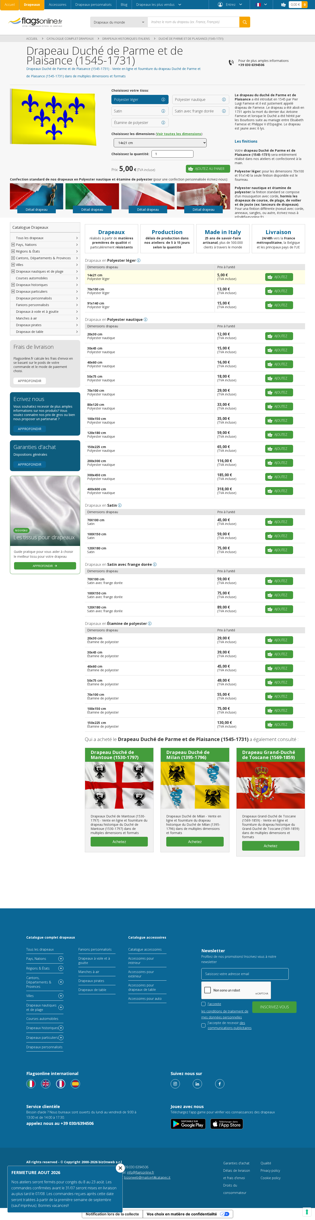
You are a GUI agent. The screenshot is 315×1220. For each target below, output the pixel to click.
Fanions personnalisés (32, 305)
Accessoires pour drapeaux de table (142, 987)
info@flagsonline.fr (140, 1172)
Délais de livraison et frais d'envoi (236, 1174)
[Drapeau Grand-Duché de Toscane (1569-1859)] (271, 785)
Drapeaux (32, 4)
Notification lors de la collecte (112, 1214)
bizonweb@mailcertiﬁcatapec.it (147, 1177)
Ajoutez (280, 277)
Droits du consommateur (234, 1189)
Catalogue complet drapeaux (70, 38)
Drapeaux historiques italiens (126, 38)
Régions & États (38, 968)
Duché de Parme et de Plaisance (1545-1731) (191, 38)
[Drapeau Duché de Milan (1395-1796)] (195, 785)
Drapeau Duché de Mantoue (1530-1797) (115, 754)
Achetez (119, 841)
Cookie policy (270, 1178)
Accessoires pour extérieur (141, 974)
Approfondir (29, 381)
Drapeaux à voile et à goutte (37, 311)
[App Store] (226, 1124)
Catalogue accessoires (147, 937)
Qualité (266, 1163)
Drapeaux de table (29, 331)
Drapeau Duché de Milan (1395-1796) (188, 754)
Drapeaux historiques (42, 1028)
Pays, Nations (36, 958)
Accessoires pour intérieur (141, 960)
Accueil (10, 4)
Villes (30, 996)
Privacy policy (270, 1170)
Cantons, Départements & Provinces (38, 982)
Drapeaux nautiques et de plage (41, 1007)
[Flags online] (45, 1083)
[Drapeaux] (60, 1083)
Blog (124, 4)
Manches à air (26, 318)
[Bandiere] (31, 1083)
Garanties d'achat (236, 1163)
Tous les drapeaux (29, 238)
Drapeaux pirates (29, 325)
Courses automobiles (32, 278)
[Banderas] (75, 1083)
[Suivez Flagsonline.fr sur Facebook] (219, 1083)
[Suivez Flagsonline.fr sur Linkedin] (197, 1083)
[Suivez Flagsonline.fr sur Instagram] (175, 1083)
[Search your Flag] (244, 22)
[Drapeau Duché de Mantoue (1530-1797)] (119, 785)
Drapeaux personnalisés (93, 4)
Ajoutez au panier (209, 168)
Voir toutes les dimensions (179, 134)
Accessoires (57, 4)
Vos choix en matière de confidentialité (182, 1214)
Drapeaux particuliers (42, 1037)
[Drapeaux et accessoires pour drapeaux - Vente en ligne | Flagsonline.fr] (35, 22)
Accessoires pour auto (145, 998)
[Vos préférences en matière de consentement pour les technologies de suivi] (307, 1212)
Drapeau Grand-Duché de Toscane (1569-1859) (268, 754)
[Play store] (188, 1124)
